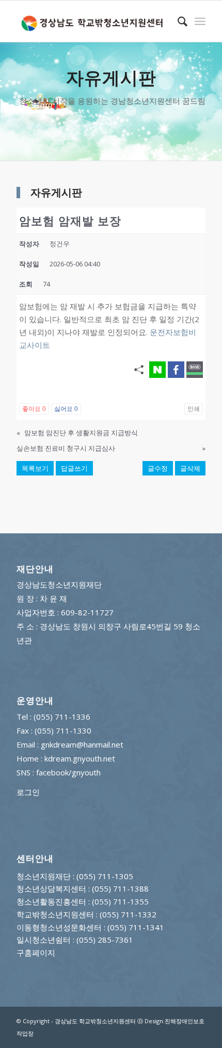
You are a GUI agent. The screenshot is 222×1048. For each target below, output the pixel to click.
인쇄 (193, 408)
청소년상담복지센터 (51, 888)
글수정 (158, 468)
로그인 (28, 792)
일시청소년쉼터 (44, 939)
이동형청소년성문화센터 (59, 927)
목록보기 (35, 468)
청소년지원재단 (44, 876)
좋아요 (34, 408)
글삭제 (190, 468)
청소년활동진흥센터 (51, 901)
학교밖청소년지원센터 (55, 914)
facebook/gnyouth (68, 772)
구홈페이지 (36, 952)
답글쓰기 (74, 468)
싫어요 (66, 408)
